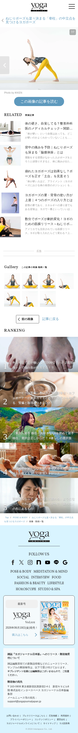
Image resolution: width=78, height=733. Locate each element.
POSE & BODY (20, 571)
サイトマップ (49, 723)
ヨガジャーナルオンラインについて (23, 723)
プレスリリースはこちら (33, 716)
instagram (30, 562)
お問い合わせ (12, 716)
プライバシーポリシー (20, 719)
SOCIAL (23, 577)
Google (65, 562)
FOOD (56, 577)
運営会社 (61, 719)
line (56, 562)
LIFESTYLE (55, 583)
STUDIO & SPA (49, 589)
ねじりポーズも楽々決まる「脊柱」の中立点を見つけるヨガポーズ (41, 20)
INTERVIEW (40, 577)
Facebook (12, 562)
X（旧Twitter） (21, 562)
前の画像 (27, 319)
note (39, 562)
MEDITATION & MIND (50, 571)
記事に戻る (50, 319)
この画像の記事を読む (39, 101)
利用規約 (65, 716)
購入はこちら (20, 634)
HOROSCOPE (26, 589)
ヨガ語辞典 (64, 723)
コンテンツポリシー (44, 719)
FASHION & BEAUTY (29, 583)
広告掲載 (53, 716)
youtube (47, 562)
